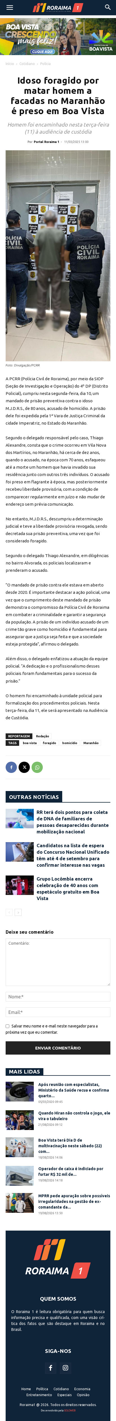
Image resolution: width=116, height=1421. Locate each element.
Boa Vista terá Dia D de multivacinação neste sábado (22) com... (70, 1146)
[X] (24, 767)
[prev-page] (9, 912)
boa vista (30, 743)
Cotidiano (27, 64)
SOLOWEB (69, 1410)
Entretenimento (39, 1395)
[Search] (108, 7)
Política (42, 1389)
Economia (82, 1389)
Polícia (45, 64)
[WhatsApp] (37, 767)
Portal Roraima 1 (46, 142)
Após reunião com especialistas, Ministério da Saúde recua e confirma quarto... (73, 1090)
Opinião (83, 1395)
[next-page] (18, 912)
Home (26, 1389)
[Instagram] (65, 1368)
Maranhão (91, 743)
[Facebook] (11, 767)
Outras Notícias (34, 797)
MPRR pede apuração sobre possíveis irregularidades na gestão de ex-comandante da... (74, 1201)
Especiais (64, 1395)
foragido (49, 743)
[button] (10, 7)
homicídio (69, 743)
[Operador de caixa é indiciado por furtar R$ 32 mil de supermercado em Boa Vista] (20, 1176)
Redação (42, 736)
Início (10, 64)
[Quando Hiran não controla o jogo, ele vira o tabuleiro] (20, 1120)
